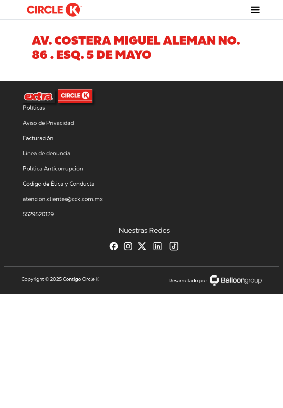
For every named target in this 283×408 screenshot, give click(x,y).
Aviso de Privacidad (48, 123)
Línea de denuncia (46, 153)
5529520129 (38, 214)
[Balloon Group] (236, 280)
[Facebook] (111, 246)
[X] (139, 246)
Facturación (38, 138)
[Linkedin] (154, 246)
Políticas (34, 107)
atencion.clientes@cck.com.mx (63, 199)
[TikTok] (171, 246)
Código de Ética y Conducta (59, 183)
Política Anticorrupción (53, 168)
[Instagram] (125, 246)
